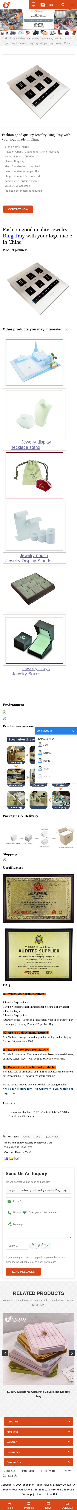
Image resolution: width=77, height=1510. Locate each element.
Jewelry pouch (34, 555)
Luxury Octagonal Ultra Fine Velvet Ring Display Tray (38, 1394)
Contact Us (10, 1475)
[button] (32, 31)
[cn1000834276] (16, 1159)
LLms (39, 1494)
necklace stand (25, 447)
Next (72, 1353)
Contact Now (18, 209)
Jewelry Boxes (26, 673)
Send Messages (23, 1271)
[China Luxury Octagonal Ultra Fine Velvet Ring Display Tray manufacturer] (38, 1349)
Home (12, 38)
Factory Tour (49, 1470)
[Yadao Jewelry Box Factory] (38, 22)
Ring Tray (14, 236)
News (68, 1470)
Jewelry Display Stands (28, 560)
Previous (5, 1353)
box (38, 1136)
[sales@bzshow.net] (11, 1159)
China (26, 1136)
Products (28, 1470)
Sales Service (46, 738)
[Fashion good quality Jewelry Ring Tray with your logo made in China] (38, 91)
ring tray (53, 38)
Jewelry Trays (38, 38)
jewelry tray (52, 1136)
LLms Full (51, 1494)
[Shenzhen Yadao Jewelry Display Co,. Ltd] (7, 5)
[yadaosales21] (6, 1159)
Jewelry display (36, 441)
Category (23, 38)
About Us (9, 1470)
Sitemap (27, 1494)
